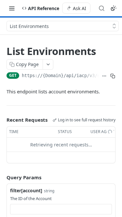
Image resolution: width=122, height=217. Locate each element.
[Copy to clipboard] (112, 76)
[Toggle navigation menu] (12, 8)
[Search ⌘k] (101, 8)
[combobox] (61, 209)
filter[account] (26, 190)
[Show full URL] (104, 76)
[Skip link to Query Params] (2, 177)
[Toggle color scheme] (113, 8)
